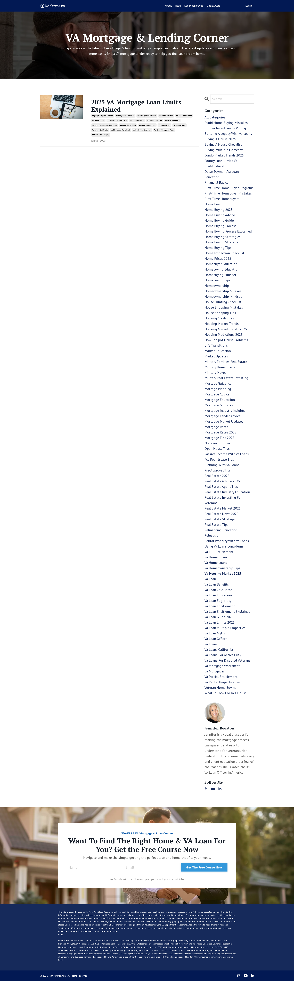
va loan (210, 579)
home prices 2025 (218, 258)
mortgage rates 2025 (220, 432)
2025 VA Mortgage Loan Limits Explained (136, 105)
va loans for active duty (223, 655)
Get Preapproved (193, 5)
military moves (215, 372)
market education (218, 351)
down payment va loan (146, 116)
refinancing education (221, 530)
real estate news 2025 (222, 514)
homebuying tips (218, 280)
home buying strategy (221, 242)
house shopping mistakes (224, 307)
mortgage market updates (224, 421)
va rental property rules (164, 130)
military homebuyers (220, 367)
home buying (214, 204)
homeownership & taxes (223, 291)
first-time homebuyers (222, 199)
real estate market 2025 (223, 508)
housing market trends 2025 (226, 329)
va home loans (98, 120)
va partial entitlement (142, 130)
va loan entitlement (220, 606)
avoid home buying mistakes (226, 123)
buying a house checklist (223, 144)
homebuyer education (221, 264)
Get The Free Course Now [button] (204, 867)
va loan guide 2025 (128, 125)
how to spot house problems (226, 340)
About (168, 5)
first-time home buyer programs (229, 188)
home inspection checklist (224, 253)
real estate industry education (227, 492)
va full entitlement (184, 116)
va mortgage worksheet (120, 130)
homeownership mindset (223, 296)
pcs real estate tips (219, 459)
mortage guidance (218, 383)
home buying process (220, 226)
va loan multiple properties (225, 628)
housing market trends (222, 323)
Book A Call (213, 5)
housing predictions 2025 (224, 334)
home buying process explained (228, 231)
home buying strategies (223, 237)
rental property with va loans (227, 541)
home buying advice (220, 215)
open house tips (217, 448)
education (212, 177)
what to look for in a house (226, 693)
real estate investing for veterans (223, 500)
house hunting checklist (223, 302)
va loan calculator (154, 120)
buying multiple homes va (102, 116)
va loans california (100, 130)
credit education (217, 166)
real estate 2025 (217, 476)
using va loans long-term (224, 546)
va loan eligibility (172, 120)
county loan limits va (125, 116)
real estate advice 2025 (222, 481)
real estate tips (216, 524)
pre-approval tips (218, 470)
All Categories (215, 117)
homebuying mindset (220, 275)
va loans (211, 644)
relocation (212, 535)
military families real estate (226, 361)
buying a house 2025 (220, 139)
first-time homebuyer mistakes (228, 193)
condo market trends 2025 (224, 155)
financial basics (216, 182)
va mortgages (215, 671)
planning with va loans (222, 465)
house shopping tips (220, 313)
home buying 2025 (219, 209)
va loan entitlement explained (104, 125)
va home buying (217, 557)
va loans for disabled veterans (227, 660)
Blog (178, 5)
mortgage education (220, 399)
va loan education (218, 595)
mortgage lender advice (222, 416)
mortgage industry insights (225, 410)
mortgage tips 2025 (219, 438)
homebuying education (222, 269)
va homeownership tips (222, 568)
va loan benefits (137, 120)
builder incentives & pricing (225, 128)
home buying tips (218, 247)
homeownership (217, 285)
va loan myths (164, 125)
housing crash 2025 (219, 318)
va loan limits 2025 (147, 125)
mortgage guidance (219, 405)
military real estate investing (226, 378)
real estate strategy (220, 519)
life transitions (216, 345)
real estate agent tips (221, 486)
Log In (248, 5)
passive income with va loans (227, 454)
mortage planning (218, 389)
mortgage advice (217, 394)
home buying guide (219, 220)
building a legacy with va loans (228, 133)
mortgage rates (216, 427)
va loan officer (179, 125)
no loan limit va (166, 116)
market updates (216, 356)
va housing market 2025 (117, 120)
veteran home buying (100, 135)
